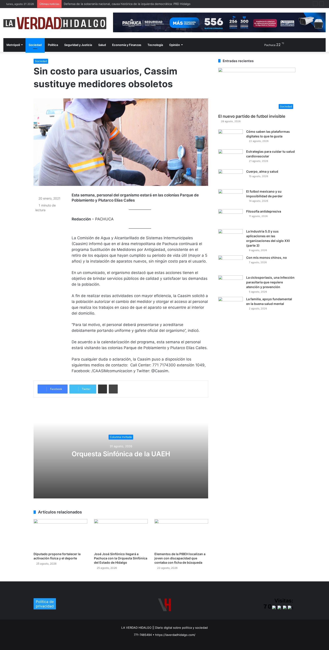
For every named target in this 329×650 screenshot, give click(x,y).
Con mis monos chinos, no (266, 257)
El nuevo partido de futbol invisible (251, 116)
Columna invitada (121, 437)
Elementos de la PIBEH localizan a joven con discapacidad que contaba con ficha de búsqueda (179, 558)
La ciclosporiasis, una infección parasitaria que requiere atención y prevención (270, 282)
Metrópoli (13, 45)
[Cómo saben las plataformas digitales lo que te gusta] (230, 137)
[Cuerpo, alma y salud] (230, 177)
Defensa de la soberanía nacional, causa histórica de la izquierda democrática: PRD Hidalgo (127, 4)
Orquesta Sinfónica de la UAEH (121, 454)
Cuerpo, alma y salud (262, 171)
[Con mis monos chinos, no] (230, 263)
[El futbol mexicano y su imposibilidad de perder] (230, 197)
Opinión (174, 45)
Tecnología (155, 45)
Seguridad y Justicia (78, 45)
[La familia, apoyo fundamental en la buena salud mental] (230, 305)
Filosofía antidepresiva (263, 211)
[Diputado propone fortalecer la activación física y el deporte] (60, 534)
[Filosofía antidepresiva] (230, 217)
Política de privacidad (45, 603)
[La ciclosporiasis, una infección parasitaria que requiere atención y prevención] (230, 283)
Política (53, 45)
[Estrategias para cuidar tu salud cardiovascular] (230, 157)
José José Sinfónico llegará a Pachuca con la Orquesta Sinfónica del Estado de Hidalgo (120, 558)
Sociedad (35, 45)
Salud (102, 45)
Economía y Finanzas (126, 45)
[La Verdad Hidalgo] (54, 23)
